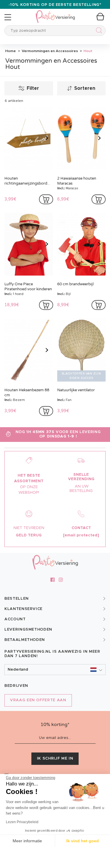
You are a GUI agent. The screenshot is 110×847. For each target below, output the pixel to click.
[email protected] (81, 535)
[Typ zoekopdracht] (98, 31)
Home (10, 51)
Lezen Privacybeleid (22, 822)
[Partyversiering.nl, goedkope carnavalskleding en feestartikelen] (55, 13)
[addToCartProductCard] (46, 199)
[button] (55, 669)
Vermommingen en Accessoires (49, 51)
